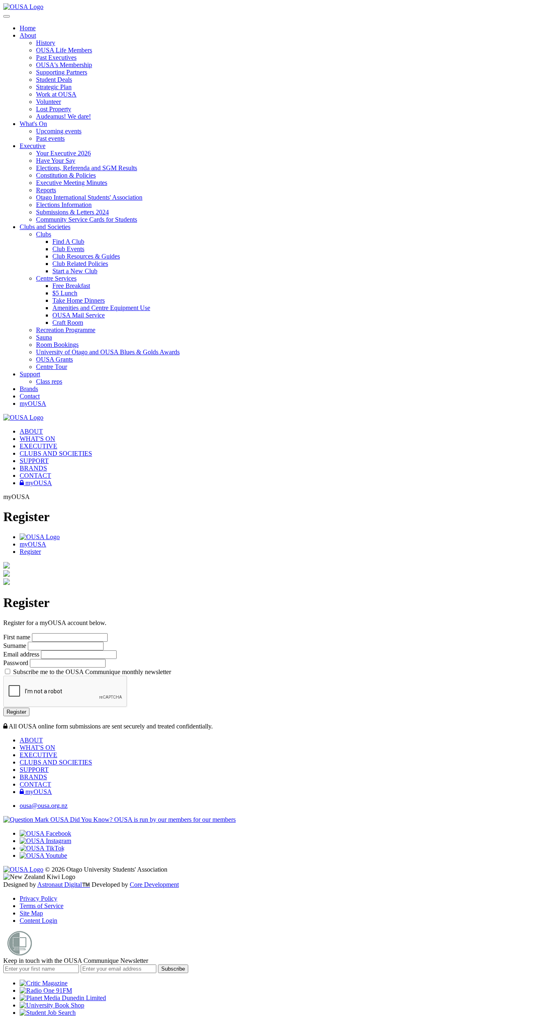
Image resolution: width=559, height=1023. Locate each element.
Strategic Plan (54, 86)
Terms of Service (41, 905)
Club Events (68, 248)
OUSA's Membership (64, 64)
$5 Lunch (64, 293)
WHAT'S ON (37, 438)
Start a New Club (74, 271)
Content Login (38, 920)
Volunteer (48, 101)
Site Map (31, 913)
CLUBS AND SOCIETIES (56, 453)
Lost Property (53, 109)
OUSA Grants (54, 359)
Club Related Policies (80, 263)
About (28, 35)
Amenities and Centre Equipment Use (101, 307)
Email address (22, 654)
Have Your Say (55, 160)
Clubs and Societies (45, 226)
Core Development (154, 884)
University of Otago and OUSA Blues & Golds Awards (108, 351)
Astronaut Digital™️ (63, 884)
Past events (50, 138)
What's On (33, 123)
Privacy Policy (38, 898)
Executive (32, 145)
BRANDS (33, 468)
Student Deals (54, 79)
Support (30, 374)
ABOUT (31, 431)
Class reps (49, 381)
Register (30, 551)
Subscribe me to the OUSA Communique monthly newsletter (91, 671)
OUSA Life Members (64, 50)
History (45, 42)
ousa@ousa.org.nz (44, 805)
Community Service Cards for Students (86, 219)
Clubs (43, 234)
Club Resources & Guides (86, 256)
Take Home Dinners (78, 300)
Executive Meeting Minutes (71, 182)
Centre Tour (51, 366)
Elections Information (64, 204)
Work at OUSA (56, 94)
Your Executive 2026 (63, 153)
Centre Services (56, 278)
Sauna (44, 337)
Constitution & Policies (66, 175)
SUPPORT (34, 460)
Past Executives (56, 57)
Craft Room (67, 322)
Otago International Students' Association (89, 197)
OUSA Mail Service (78, 315)
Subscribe (173, 969)
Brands (29, 388)
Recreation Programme (65, 329)
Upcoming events (58, 131)
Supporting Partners (61, 72)
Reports (46, 190)
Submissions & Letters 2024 (72, 212)
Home (28, 28)
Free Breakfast (71, 285)
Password (16, 662)
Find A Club (68, 241)
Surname (15, 645)
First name (17, 637)
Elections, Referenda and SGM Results (86, 167)
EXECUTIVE (38, 446)
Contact (30, 396)
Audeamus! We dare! (63, 116)
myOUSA (33, 403)
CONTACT (35, 475)
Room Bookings (57, 344)
